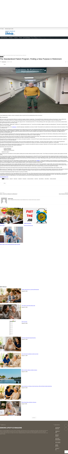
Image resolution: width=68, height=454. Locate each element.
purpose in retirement (30, 178)
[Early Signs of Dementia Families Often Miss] (10, 344)
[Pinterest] (16, 64)
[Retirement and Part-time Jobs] (35, 216)
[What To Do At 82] (10, 328)
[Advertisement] (38, 33)
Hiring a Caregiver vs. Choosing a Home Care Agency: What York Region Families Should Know (37, 386)
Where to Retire (2, 225)
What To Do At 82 (24, 321)
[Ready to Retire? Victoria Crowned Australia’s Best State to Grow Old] (11, 235)
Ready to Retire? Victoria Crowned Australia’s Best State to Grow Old (10, 244)
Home (1, 55)
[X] (12, 64)
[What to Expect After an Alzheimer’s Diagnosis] (10, 408)
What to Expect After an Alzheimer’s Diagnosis (29, 402)
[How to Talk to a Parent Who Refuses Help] (10, 311)
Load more (33, 417)
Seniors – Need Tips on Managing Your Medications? (8, 193)
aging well (11, 178)
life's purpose (24, 178)
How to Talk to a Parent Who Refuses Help (28, 305)
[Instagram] (66, 429)
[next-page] (2, 247)
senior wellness (47, 178)
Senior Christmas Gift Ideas (63, 193)
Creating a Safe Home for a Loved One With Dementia (30, 289)
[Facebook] (67, 28)
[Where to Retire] (11, 216)
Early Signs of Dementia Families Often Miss (29, 337)
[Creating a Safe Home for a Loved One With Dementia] (10, 295)
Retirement (3, 55)
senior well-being (41, 178)
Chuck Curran (4, 61)
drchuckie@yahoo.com (4, 176)
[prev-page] (0, 247)
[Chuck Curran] (0, 61)
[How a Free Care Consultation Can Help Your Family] (10, 360)
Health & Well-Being (27, 223)
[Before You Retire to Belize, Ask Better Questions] (10, 376)
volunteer (38, 160)
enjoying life (20, 178)
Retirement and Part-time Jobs (28, 225)
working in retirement (53, 178)
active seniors (7, 178)
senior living (36, 178)
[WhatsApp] (20, 64)
